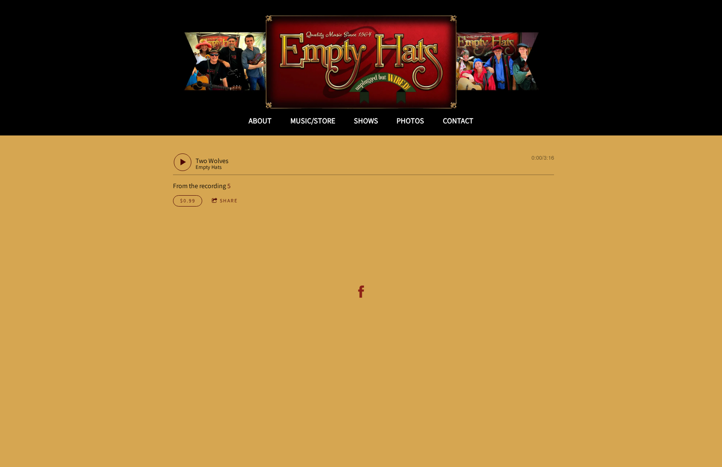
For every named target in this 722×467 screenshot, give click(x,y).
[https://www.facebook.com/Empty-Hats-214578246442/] (361, 292)
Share (229, 200)
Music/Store (312, 120)
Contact (458, 120)
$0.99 (188, 200)
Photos (410, 120)
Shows (366, 120)
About (260, 120)
